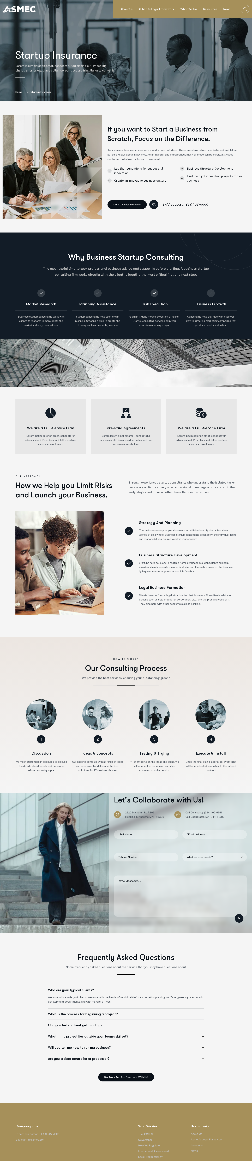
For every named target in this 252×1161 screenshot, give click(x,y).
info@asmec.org (34, 1139)
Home (18, 91)
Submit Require (239, 918)
